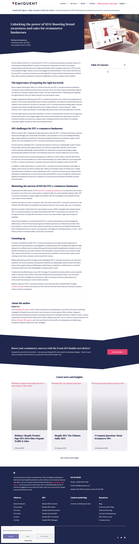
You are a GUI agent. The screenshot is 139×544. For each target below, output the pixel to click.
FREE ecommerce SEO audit (107, 3)
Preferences (44, 536)
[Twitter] (121, 537)
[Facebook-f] (118, 537)
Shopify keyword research (51, 510)
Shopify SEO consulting (50, 517)
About (83, 3)
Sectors (63, 3)
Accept (11, 536)
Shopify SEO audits (48, 507)
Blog (30, 10)
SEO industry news (105, 517)
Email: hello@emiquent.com (80, 485)
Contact (92, 3)
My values (17, 513)
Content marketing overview (81, 504)
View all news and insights (69, 458)
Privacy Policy (28, 540)
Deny (28, 536)
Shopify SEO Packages (49, 520)
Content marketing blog (107, 513)
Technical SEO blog (105, 510)
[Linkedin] (124, 537)
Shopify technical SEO (49, 513)
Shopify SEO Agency (20, 10)
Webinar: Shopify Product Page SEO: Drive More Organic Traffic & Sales (29, 438)
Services (73, 3)
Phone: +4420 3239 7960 (79, 482)
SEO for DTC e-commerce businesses (48, 190)
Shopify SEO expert (23, 309)
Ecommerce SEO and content (43, 10)
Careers (16, 517)
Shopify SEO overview (49, 504)
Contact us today (17, 286)
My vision (17, 510)
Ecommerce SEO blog (106, 507)
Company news (104, 520)
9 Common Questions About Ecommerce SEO (108, 437)
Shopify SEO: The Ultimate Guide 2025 (68, 437)
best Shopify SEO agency (23, 320)
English (122, 3)
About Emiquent (19, 504)
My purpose (18, 507)
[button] (124, 65)
